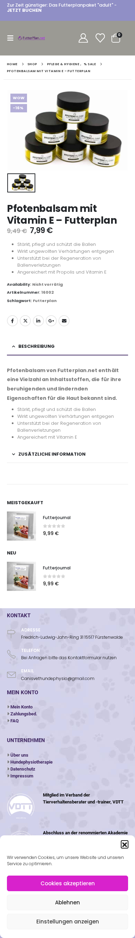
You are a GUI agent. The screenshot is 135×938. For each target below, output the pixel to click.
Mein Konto (21, 706)
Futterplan (45, 300)
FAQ (14, 720)
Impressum (21, 775)
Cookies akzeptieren (67, 883)
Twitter (25, 320)
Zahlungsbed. (23, 713)
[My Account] (83, 38)
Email (64, 320)
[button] (124, 844)
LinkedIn (38, 320)
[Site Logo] (32, 38)
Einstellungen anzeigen (67, 921)
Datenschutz (22, 769)
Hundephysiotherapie (31, 762)
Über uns (19, 755)
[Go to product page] (21, 526)
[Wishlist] (100, 38)
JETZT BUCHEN (24, 10)
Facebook (12, 320)
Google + (51, 320)
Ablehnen (67, 902)
